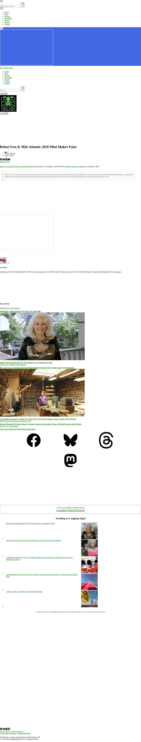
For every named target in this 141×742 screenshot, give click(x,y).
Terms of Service (17, 731)
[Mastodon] (70, 468)
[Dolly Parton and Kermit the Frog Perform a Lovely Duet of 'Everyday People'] (89, 555)
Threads (95, 272)
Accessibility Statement (8, 733)
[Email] (9, 160)
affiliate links (57, 612)
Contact (7, 84)
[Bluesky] (4, 160)
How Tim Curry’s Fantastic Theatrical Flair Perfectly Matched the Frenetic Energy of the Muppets (37, 368)
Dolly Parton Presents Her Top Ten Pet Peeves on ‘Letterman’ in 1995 (26, 363)
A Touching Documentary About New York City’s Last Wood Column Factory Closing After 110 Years (38, 419)
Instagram (117, 272)
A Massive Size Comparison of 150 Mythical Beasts (24, 592)
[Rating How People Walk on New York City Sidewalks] (10, 308)
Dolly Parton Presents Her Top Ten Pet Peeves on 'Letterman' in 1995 (30, 523)
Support (7, 82)
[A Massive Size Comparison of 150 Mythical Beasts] (89, 607)
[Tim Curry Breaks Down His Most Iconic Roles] (9, 426)
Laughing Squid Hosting (70, 510)
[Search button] (23, 88)
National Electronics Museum (75, 166)
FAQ (6, 74)
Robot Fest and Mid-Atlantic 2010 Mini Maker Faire (18, 166)
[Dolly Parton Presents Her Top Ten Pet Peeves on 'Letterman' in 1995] (89, 538)
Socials (6, 80)
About (6, 72)
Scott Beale (4, 272)
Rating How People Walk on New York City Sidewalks (20, 311)
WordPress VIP (34, 737)
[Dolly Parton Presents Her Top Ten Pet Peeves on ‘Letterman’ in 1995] (42, 359)
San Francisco (39, 272)
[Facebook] (1, 160)
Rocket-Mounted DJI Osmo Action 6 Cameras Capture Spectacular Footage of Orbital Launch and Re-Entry (41, 424)
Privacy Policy (5, 731)
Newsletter (8, 78)
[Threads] (6, 160)
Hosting (7, 76)
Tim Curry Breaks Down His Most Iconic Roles (17, 429)
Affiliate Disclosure (24, 733)
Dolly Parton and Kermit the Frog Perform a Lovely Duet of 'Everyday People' (33, 540)
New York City (66, 272)
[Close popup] (1, 28)
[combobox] (10, 90)
